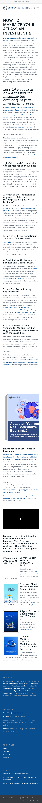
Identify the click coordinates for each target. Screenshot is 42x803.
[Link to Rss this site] (34, 800)
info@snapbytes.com (15, 713)
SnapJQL (7, 774)
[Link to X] (27, 800)
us (24, 360)
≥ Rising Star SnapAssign (11, 783)
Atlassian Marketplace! (20, 774)
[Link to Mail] (37, 800)
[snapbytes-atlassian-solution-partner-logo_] (17, 8)
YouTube (6, 754)
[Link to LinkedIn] (23, 800)
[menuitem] (33, 8)
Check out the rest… (26, 630)
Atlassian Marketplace (29, 783)
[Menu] (38, 8)
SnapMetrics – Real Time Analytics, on (17, 777)
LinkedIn (6, 748)
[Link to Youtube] (30, 800)
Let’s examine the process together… (23, 605)
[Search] (33, 8)
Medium (6, 757)
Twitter (6, 751)
